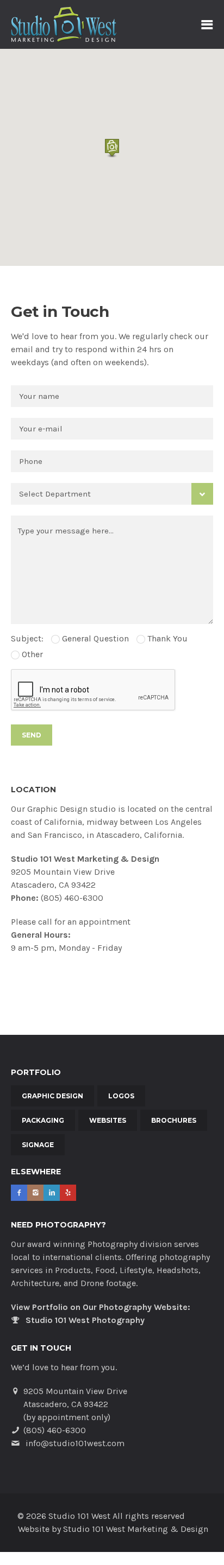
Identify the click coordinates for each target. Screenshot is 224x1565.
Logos (121, 1096)
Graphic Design (52, 1096)
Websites (107, 1120)
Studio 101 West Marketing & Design (135, 1529)
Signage (38, 1145)
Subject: (27, 638)
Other (31, 654)
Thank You (166, 638)
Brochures (173, 1120)
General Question (94, 638)
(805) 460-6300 (72, 898)
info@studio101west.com (75, 1443)
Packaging (43, 1120)
